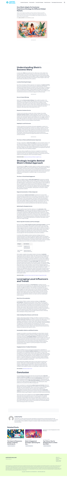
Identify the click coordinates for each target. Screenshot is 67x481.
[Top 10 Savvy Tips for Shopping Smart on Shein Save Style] (51, 430)
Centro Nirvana (58, 458)
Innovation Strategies (39, 2)
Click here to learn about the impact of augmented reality (35, 275)
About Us (57, 457)
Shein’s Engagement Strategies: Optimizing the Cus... (32, 442)
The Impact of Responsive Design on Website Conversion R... (14, 442)
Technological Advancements (57, 2)
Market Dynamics (47, 2)
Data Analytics (31, 2)
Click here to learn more (27, 368)
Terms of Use (58, 461)
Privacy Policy (58, 460)
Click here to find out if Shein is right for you (32, 156)
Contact (57, 459)
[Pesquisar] (64, 2)
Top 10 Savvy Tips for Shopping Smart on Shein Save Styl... (50, 442)
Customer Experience (24, 2)
